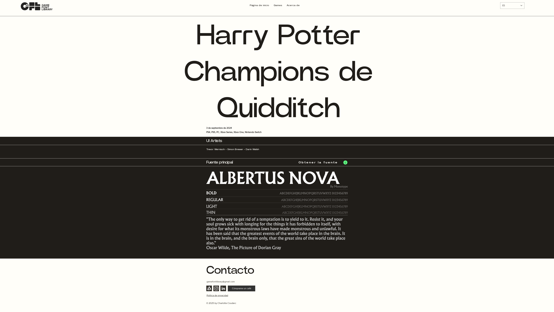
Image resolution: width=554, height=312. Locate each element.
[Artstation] (209, 288)
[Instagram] (216, 288)
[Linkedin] (223, 288)
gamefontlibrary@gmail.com (221, 281)
